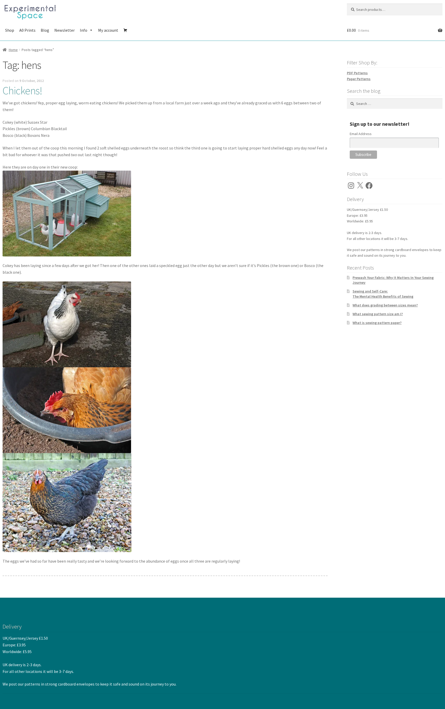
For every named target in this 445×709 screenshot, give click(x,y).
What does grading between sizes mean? (385, 305)
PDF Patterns (357, 73)
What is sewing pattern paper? (377, 322)
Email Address (361, 133)
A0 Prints (27, 30)
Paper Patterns (359, 79)
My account (108, 30)
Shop (9, 30)
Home (13, 49)
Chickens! (22, 90)
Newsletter (64, 30)
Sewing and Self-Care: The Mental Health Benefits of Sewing (383, 294)
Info (83, 30)
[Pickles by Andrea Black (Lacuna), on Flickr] (165, 410)
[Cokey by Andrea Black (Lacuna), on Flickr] (165, 324)
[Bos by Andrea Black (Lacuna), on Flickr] (165, 502)
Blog (45, 30)
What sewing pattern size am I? (378, 314)
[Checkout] (125, 30)
